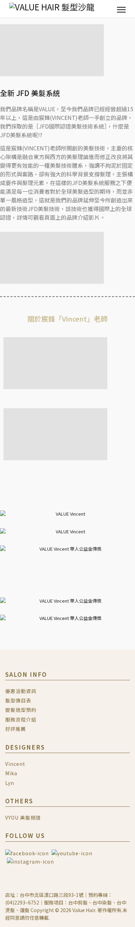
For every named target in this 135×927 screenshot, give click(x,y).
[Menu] (121, 9)
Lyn (9, 782)
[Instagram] (30, 860)
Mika (11, 773)
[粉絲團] (28, 852)
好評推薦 (15, 728)
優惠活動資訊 (20, 691)
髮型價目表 (18, 700)
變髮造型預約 (20, 709)
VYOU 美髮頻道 (23, 817)
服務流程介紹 (20, 719)
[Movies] (72, 852)
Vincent (15, 763)
